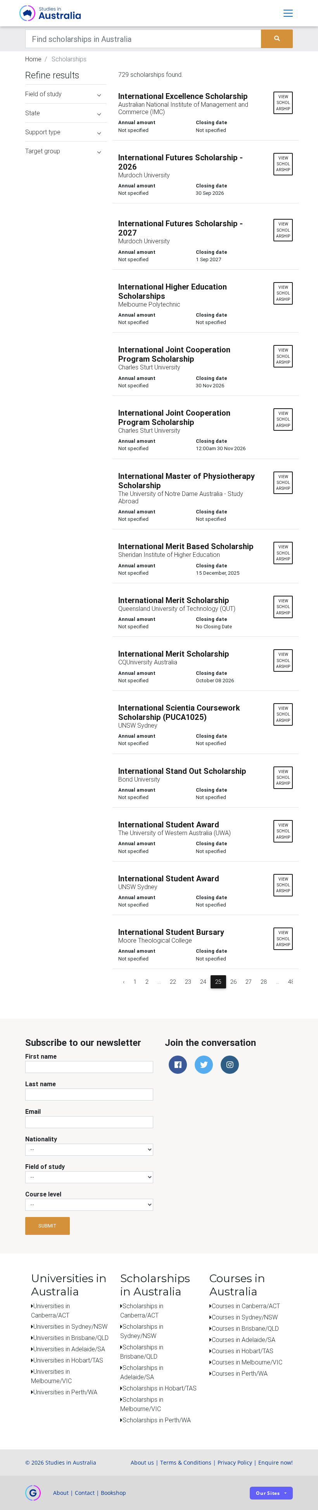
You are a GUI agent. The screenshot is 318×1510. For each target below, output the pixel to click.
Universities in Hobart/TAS (68, 1360)
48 (291, 981)
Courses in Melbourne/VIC (247, 1362)
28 (264, 981)
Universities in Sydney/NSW (70, 1326)
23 (188, 981)
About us (142, 1462)
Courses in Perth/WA (240, 1373)
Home (33, 59)
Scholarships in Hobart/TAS (160, 1388)
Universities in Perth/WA (65, 1392)
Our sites (268, 1493)
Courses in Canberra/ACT (246, 1306)
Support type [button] (42, 132)
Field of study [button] (43, 94)
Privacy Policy (235, 1462)
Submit (47, 1225)
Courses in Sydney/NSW (245, 1317)
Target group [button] (42, 151)
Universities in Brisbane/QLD (71, 1338)
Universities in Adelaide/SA (69, 1349)
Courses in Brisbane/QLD (245, 1328)
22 (173, 981)
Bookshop (113, 1492)
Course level (43, 1194)
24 (203, 981)
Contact (85, 1492)
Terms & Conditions (185, 1462)
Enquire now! (275, 1462)
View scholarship (283, 102)
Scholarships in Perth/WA (157, 1420)
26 (233, 981)
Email (33, 1111)
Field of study (45, 1166)
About (61, 1492)
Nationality (41, 1139)
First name (41, 1056)
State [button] (32, 113)
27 (248, 981)
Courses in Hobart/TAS (242, 1351)
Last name (40, 1084)
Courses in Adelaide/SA (243, 1340)
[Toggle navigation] (288, 13)
